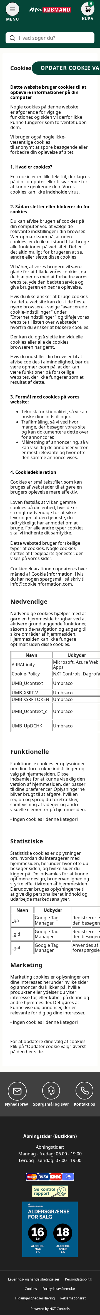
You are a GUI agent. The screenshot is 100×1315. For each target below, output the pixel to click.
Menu (12, 19)
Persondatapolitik (78, 1279)
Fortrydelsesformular (58, 1288)
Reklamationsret (73, 1298)
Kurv (88, 19)
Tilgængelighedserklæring (35, 1298)
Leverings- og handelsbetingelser (33, 1279)
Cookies (31, 1288)
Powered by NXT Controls (50, 1309)
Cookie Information (51, 574)
